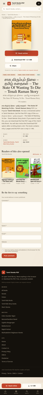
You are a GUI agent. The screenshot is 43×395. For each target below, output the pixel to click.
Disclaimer (5, 358)
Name (4, 225)
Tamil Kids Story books (26, 75)
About (4, 345)
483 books (36, 154)
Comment (5, 200)
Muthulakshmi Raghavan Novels (12, 333)
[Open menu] (4, 3)
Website (4, 242)
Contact (20, 373)
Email (4, 233)
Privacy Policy (6, 351)
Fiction (4, 297)
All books (5, 290)
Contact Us (5, 348)
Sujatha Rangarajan (8, 323)
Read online (23, 53)
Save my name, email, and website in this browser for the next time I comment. (22, 250)
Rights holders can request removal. (28, 70)
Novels (4, 294)
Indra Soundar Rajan (8, 316)
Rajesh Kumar (6, 329)
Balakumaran (6, 326)
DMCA (4, 355)
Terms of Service (7, 362)
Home (3, 14)
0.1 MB (33, 386)
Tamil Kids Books (13, 14)
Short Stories (6, 307)
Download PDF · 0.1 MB (23, 60)
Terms (9, 373)
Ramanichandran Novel (9, 319)
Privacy (4, 373)
